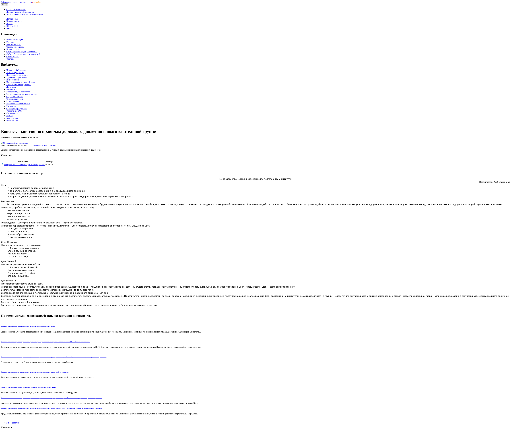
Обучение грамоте (14, 96)
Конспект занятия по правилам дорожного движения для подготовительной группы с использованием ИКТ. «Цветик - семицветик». (45, 341)
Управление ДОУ (14, 111)
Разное (9, 116)
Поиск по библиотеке (16, 70)
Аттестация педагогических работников (24, 14)
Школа (9, 23)
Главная (10, 42)
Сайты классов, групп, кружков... (21, 52)
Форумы (10, 59)
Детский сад (12, 19)
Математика (11, 89)
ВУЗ (8, 28)
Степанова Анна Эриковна (44, 145)
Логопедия (11, 87)
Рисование (11, 106)
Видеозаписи (12, 120)
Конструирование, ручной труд (20, 82)
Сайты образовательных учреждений (23, 54)
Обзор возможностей (16, 9)
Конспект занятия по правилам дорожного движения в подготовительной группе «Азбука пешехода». (35, 372)
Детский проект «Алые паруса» (20, 12)
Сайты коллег (12, 56)
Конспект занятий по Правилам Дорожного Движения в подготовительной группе (28, 387)
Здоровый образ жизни (16, 77)
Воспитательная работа (17, 75)
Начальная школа (14, 21)
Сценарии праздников (16, 108)
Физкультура (12, 113)
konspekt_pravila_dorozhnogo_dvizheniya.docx (24, 164)
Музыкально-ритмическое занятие (22, 94)
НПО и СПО (12, 26)
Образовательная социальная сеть (21, 2)
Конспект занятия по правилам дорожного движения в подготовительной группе (28, 326)
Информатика (12, 80)
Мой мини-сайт (13, 44)
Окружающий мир (14, 99)
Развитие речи (12, 101)
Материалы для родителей (18, 92)
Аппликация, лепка (15, 72)
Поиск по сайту (13, 49)
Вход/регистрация (14, 40)
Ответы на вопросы (15, 47)
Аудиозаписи (12, 118)
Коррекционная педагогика (18, 84)
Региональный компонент (18, 104)
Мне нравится (12, 423)
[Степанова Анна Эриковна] (14, 143)
